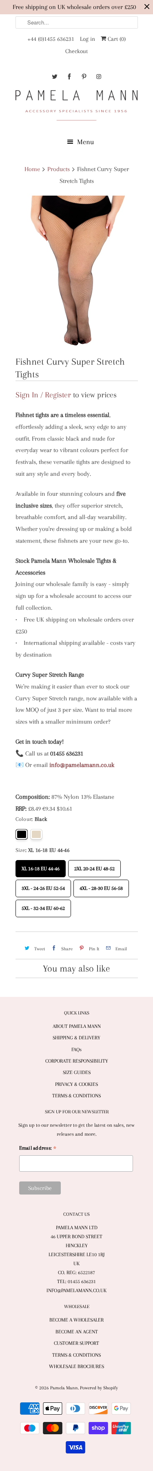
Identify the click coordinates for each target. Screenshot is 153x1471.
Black (22, 834)
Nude (36, 834)
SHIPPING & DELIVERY (76, 1038)
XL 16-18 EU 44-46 (40, 865)
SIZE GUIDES (77, 1072)
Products (58, 169)
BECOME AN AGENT (76, 1332)
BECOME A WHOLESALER (76, 1320)
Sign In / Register (43, 394)
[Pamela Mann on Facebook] (69, 76)
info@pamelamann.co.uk (81, 765)
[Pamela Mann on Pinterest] (84, 76)
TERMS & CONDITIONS (76, 1096)
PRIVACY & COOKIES (76, 1084)
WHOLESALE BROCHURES (76, 1366)
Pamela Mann (64, 1388)
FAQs (76, 1049)
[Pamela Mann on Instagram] (98, 76)
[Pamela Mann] (77, 107)
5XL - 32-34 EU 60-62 (43, 905)
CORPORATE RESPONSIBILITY (76, 1061)
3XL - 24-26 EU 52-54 (43, 885)
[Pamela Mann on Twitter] (54, 76)
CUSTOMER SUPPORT (76, 1343)
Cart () (116, 39)
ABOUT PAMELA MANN (77, 1026)
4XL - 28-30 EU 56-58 (101, 885)
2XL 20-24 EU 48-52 (94, 865)
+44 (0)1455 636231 (50, 39)
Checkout (76, 51)
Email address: (38, 1149)
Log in (87, 39)
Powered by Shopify (99, 1388)
